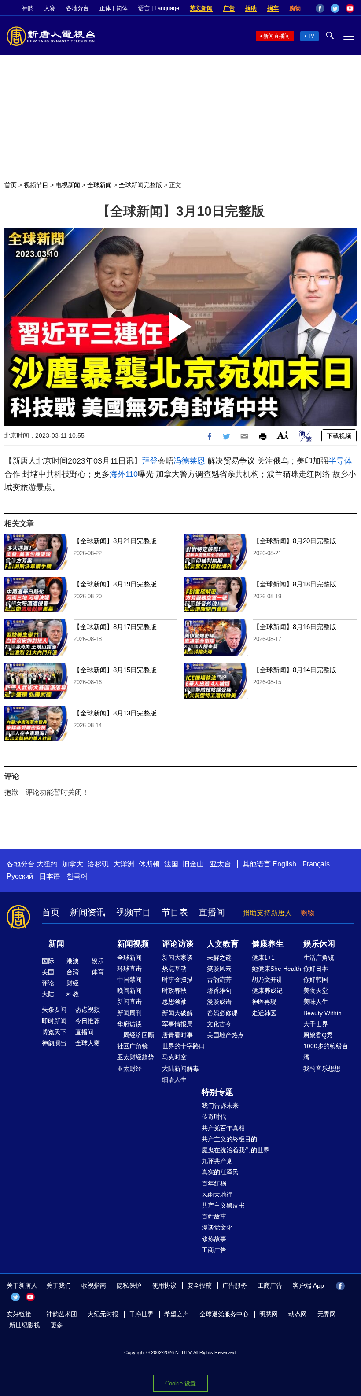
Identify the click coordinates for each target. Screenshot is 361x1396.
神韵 (27, 8)
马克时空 (174, 1057)
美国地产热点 (225, 1035)
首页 (10, 184)
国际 (48, 961)
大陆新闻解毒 (180, 1068)
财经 (72, 983)
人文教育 (223, 943)
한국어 (77, 876)
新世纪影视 (24, 1325)
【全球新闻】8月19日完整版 (115, 584)
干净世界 (141, 1314)
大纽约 (47, 864)
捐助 (251, 8)
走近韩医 (264, 1013)
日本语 (49, 876)
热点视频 (87, 1009)
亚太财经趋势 (135, 1057)
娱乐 (98, 961)
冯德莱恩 (189, 461)
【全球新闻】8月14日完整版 (294, 670)
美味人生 (315, 1001)
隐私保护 (129, 1285)
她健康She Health (276, 968)
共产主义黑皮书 (223, 1205)
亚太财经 (129, 1068)
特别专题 (217, 1092)
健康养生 (268, 943)
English (284, 864)
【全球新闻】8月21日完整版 (115, 541)
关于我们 (58, 1285)
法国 (171, 864)
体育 (98, 972)
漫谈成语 (219, 1001)
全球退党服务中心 (224, 1314)
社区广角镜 (132, 1046)
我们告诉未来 (220, 1105)
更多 (57, 1325)
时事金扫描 (177, 979)
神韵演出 (54, 1042)
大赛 (49, 8)
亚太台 (220, 864)
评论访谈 (178, 943)
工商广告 (214, 1249)
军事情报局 (177, 1024)
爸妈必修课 (222, 1013)
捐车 (273, 8)
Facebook (320, 8)
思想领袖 (174, 1001)
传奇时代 (214, 1116)
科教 (72, 994)
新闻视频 (133, 943)
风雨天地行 (217, 1194)
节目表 (175, 912)
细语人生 (174, 1079)
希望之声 (176, 1314)
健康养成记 (267, 990)
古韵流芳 (219, 979)
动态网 (297, 1314)
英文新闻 (201, 8)
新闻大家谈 (177, 957)
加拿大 (72, 864)
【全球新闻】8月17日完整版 (115, 626)
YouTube (350, 8)
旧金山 (193, 864)
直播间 (212, 912)
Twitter (335, 8)
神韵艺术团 (61, 1314)
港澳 (72, 961)
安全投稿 (199, 1285)
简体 (122, 8)
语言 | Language (158, 8)
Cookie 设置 (180, 1383)
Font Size (282, 435)
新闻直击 (129, 1001)
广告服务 (234, 1285)
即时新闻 (54, 1020)
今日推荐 (87, 1020)
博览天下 (54, 1031)
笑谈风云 (219, 968)
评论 (48, 983)
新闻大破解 (177, 1013)
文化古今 (219, 1024)
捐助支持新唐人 (267, 913)
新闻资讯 (87, 912)
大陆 (48, 994)
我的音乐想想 (321, 1068)
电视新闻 (67, 184)
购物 (295, 8)
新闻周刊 (129, 1013)
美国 (48, 972)
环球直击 (129, 968)
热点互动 (174, 968)
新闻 (56, 943)
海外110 (124, 474)
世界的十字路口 (183, 1046)
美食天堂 (315, 990)
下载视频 (339, 435)
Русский (20, 876)
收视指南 (93, 1285)
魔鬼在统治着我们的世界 (235, 1149)
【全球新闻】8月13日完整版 (115, 713)
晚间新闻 (129, 990)
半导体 (340, 461)
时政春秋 (174, 990)
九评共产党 (217, 1160)
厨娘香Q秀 (318, 1035)
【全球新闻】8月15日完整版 (115, 670)
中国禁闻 (129, 979)
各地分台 (77, 8)
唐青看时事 (177, 1035)
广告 (229, 8)
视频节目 (36, 184)
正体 (105, 8)
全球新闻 (99, 184)
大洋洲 (123, 864)
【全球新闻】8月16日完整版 (294, 626)
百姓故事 (214, 1216)
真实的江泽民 (220, 1171)
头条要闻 (54, 1009)
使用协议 (164, 1285)
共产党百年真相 (223, 1127)
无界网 (326, 1314)
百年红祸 (214, 1183)
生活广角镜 (318, 957)
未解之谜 (219, 957)
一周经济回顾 (135, 1035)
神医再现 (264, 1001)
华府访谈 (129, 1024)
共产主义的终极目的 (229, 1138)
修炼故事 (214, 1238)
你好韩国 (315, 979)
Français (316, 864)
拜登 (150, 461)
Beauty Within (322, 1013)
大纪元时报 (103, 1314)
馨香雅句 (219, 990)
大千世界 (315, 1024)
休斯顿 (149, 864)
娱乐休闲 (319, 943)
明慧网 (268, 1314)
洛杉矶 (98, 864)
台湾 (72, 972)
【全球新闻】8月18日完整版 (294, 584)
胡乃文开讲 (267, 979)
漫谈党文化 (217, 1227)
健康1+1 (263, 957)
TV (311, 36)
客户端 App (308, 1285)
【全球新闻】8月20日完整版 (294, 541)
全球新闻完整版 (140, 184)
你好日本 (315, 968)
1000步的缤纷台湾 (325, 1051)
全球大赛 (87, 1042)
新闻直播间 (276, 36)
